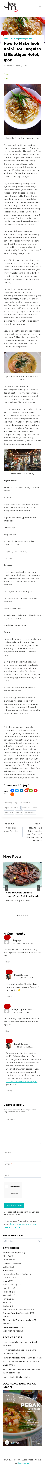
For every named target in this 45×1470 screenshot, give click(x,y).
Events (6, 1267)
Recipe (22, 39)
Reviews (7, 1299)
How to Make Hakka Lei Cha (16, 1377)
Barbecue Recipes (12, 1252)
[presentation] (22, 875)
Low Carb (7, 1277)
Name (8, 1152)
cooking (8, 803)
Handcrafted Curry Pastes (15, 1274)
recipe (19, 812)
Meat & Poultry (10, 1284)
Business (7, 1260)
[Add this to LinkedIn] (21, 790)
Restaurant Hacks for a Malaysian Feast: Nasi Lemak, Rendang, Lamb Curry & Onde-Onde (22, 1361)
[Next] (38, 888)
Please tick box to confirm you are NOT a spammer (21, 1213)
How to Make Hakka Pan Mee (10, 827)
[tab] (17, 915)
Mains (6, 1281)
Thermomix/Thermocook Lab (18, 1320)
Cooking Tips (9, 1263)
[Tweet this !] (17, 790)
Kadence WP (23, 1463)
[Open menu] (40, 6)
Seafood (7, 1306)
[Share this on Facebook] (12, 790)
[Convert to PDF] (36, 790)
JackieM (9, 66)
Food (6, 39)
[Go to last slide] (6, 888)
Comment (10, 1119)
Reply (7, 962)
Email (8, 1164)
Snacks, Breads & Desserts (16, 1313)
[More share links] (12, 794)
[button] (4, 33)
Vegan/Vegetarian (12, 1327)
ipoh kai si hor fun (22, 803)
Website (9, 1175)
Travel (6, 1324)
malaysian (9, 812)
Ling (14, 940)
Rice (5, 1302)
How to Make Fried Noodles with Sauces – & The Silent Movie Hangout (34, 832)
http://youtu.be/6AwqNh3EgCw (21, 1081)
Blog (5, 1256)
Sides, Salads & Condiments (16, 1309)
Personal (7, 1292)
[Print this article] (31, 790)
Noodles (14, 39)
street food (30, 812)
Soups (29, 39)
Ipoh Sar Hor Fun (12, 808)
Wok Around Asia (11, 1331)
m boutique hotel (29, 808)
